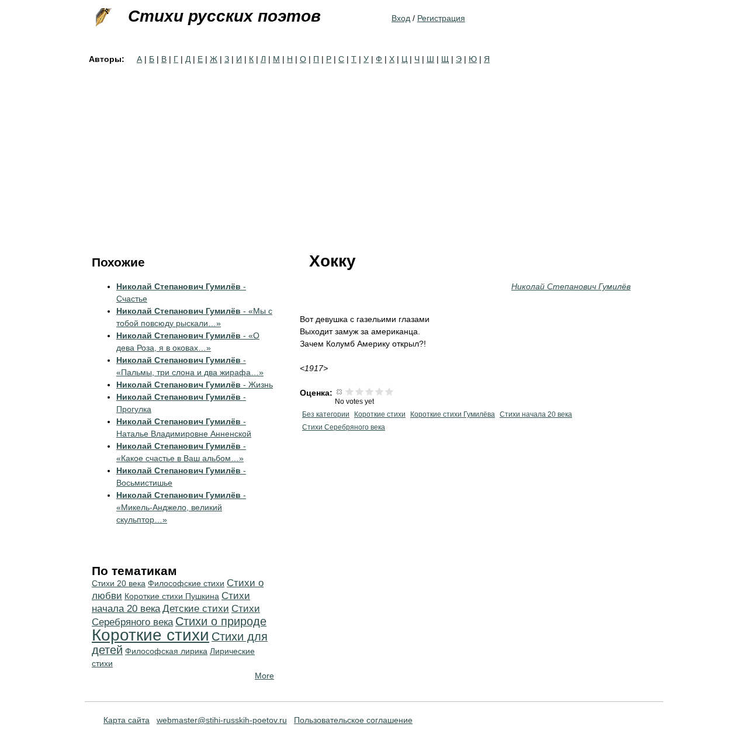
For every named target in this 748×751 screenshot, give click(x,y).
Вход (401, 18)
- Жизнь (194, 384)
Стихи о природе (220, 621)
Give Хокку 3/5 (370, 391)
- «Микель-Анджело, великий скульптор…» (181, 507)
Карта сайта (126, 720)
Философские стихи (186, 583)
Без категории (325, 414)
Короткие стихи (380, 414)
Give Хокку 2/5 (360, 391)
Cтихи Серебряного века (343, 427)
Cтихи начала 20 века (536, 414)
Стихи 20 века (119, 583)
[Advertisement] (374, 153)
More (264, 675)
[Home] (102, 17)
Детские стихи (195, 608)
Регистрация (441, 18)
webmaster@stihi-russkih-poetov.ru (222, 720)
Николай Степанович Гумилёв (571, 286)
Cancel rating (340, 391)
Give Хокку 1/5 (350, 391)
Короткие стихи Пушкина (171, 596)
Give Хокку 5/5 (389, 391)
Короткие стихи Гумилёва (452, 414)
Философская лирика (166, 651)
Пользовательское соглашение (353, 720)
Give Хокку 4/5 (380, 391)
